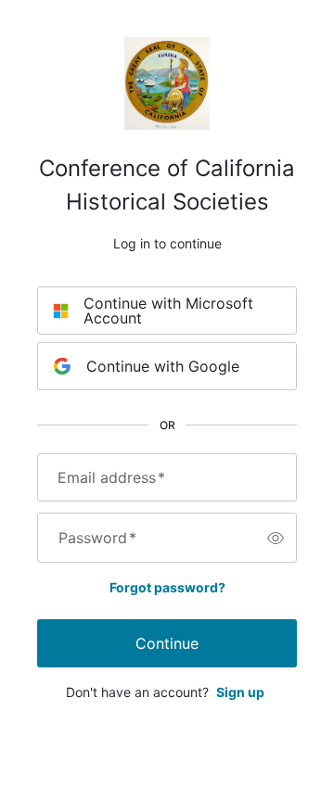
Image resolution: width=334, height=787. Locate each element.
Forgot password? (167, 587)
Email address (111, 477)
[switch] (275, 538)
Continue (167, 643)
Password (97, 537)
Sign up (240, 692)
